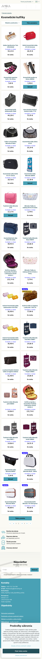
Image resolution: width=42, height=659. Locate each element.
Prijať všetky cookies (21, 651)
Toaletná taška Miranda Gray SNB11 (10, 438)
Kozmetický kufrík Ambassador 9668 (10, 110)
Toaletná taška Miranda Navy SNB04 (30, 239)
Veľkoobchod (5, 622)
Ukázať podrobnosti (21, 655)
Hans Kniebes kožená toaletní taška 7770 (30, 110)
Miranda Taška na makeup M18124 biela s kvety (30, 271)
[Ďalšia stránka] (30, 523)
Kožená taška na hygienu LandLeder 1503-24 (30, 306)
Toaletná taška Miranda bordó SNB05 (30, 438)
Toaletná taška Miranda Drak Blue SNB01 (30, 338)
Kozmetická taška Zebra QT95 (30, 142)
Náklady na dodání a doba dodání (11, 619)
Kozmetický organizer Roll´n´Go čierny (10, 78)
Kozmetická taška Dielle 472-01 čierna (10, 174)
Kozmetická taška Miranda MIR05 (10, 470)
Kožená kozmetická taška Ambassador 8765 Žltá (10, 306)
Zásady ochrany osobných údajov (21, 646)
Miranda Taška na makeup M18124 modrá (30, 206)
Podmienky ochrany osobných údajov (12, 616)
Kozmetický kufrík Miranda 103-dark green (30, 502)
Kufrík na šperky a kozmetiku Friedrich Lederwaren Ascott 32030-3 (10, 272)
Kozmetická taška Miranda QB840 (30, 174)
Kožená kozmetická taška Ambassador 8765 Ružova (10, 338)
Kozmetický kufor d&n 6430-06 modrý (10, 239)
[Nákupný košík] (33, 7)
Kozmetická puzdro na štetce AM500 (30, 78)
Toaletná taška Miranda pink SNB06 (10, 403)
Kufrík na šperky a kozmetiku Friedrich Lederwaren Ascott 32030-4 (30, 404)
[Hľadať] (28, 7)
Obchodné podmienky (7, 613)
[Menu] (38, 7)
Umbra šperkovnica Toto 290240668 (10, 46)
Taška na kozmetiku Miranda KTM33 (10, 142)
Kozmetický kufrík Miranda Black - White (30, 470)
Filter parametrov (32, 23)
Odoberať (34, 570)
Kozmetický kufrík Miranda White (10, 502)
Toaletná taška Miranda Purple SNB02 (30, 370)
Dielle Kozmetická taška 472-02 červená (30, 46)
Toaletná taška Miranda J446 (10, 206)
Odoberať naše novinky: (20, 565)
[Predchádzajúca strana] (10, 523)
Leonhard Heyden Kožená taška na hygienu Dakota (11, 370)
